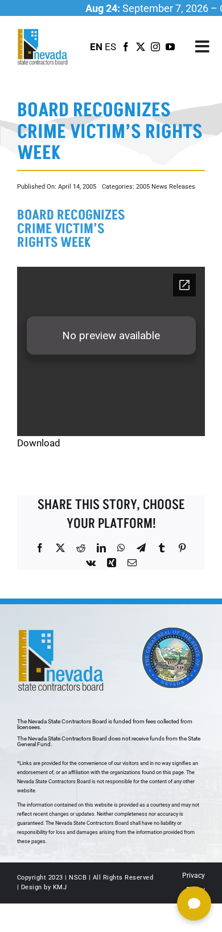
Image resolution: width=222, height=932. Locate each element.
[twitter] (140, 46)
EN (96, 46)
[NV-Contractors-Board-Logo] (43, 32)
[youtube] (170, 46)
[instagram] (155, 46)
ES (110, 46)
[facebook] (125, 46)
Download (38, 443)
